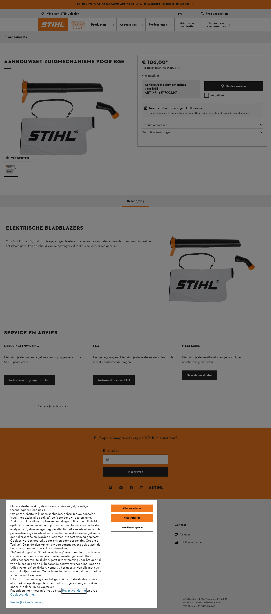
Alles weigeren (132, 518)
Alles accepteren (131, 508)
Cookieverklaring (22, 595)
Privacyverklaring (74, 591)
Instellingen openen (132, 528)
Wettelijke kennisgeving (26, 602)
